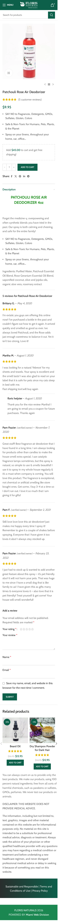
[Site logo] (28, 4)
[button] (15, 763)
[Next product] (53, 85)
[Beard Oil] (15, 730)
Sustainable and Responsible (22, 886)
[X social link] (16, 176)
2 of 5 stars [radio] (23, 629)
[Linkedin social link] (24, 176)
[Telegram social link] (28, 176)
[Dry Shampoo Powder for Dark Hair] (42, 730)
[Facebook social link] (12, 176)
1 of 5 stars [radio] (21, 629)
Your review (9, 635)
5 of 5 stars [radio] (32, 629)
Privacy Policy (40, 890)
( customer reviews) (30, 99)
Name (6, 657)
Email (6, 670)
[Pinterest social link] (20, 176)
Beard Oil (15, 746)
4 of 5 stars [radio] (29, 629)
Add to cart (27, 167)
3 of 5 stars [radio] (26, 629)
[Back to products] (49, 85)
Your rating (9, 629)
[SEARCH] (51, 15)
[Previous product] (45, 85)
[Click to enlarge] (8, 73)
